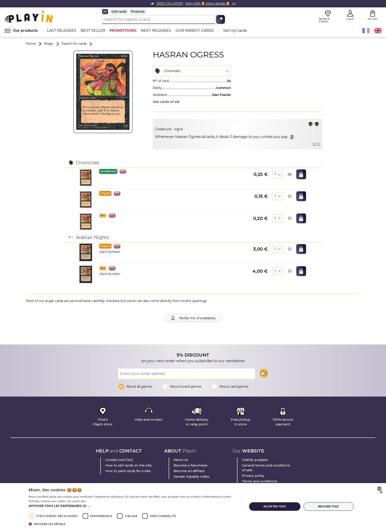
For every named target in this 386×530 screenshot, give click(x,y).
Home (31, 44)
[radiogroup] (163, 11)
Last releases (61, 30)
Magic (49, 44)
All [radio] (105, 11)
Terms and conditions (259, 481)
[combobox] (192, 71)
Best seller (93, 30)
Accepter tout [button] (274, 506)
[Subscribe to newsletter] (263, 373)
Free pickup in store (240, 422)
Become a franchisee (191, 465)
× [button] (381, 492)
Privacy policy (253, 476)
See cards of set (166, 102)
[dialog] (193, 506)
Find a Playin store (102, 422)
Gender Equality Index (191, 477)
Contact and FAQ (119, 460)
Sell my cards (235, 30)
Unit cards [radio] (118, 11)
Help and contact (149, 420)
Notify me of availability (197, 318)
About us (181, 460)
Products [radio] (138, 11)
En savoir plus (77, 501)
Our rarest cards (195, 30)
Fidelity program (255, 460)
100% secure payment (283, 422)
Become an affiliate (189, 471)
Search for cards (74, 44)
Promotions (123, 30)
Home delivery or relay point (196, 422)
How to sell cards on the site (128, 465)
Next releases (156, 30)
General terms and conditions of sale (266, 467)
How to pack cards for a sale (128, 471)
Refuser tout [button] (328, 506)
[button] (86, 177)
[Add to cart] (301, 174)
